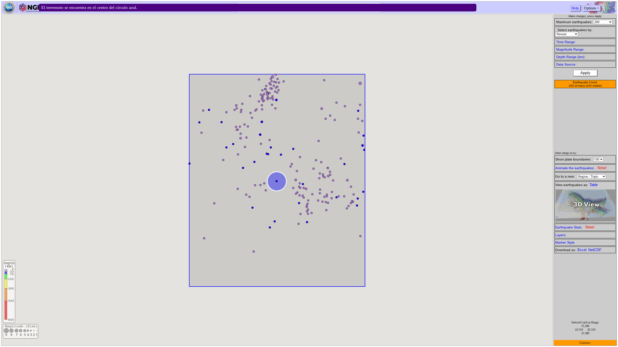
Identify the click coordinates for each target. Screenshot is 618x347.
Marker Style (565, 242)
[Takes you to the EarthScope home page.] (22, 12)
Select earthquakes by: (574, 30)
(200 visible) (594, 85)
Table (594, 185)
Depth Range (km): (570, 57)
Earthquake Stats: (574, 227)
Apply (585, 73)
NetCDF (594, 250)
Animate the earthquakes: (580, 168)
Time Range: (566, 42)
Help (575, 8)
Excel (582, 250)
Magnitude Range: (570, 49)
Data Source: (566, 64)
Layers (560, 235)
